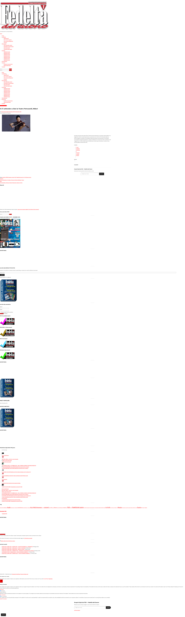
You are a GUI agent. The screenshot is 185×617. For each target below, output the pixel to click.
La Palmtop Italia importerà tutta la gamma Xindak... (11, 483)
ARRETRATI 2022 (7, 88)
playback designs (130, 507)
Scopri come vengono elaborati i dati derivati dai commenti (28, 209)
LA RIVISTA (4, 37)
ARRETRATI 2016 (7, 60)
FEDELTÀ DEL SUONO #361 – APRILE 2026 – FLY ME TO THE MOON (13, 548)
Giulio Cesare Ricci (91, 507)
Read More (50, 578)
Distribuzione (61, 507)
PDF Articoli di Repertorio (8, 41)
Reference (134, 507)
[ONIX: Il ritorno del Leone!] (7, 460)
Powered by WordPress (16, 574)
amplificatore (5, 507)
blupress (10, 177)
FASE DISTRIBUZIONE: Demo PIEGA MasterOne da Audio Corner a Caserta (15, 468)
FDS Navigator (4, 61)
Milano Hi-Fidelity (114, 507)
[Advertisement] (9, 259)
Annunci (3, 62)
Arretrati (3, 50)
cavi (42, 507)
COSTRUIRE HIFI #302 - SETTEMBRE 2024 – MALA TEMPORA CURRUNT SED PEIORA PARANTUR (19, 465)
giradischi (88, 507)
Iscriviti (101, 173)
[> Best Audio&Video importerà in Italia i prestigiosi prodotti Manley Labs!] (3, 474)
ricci (136, 507)
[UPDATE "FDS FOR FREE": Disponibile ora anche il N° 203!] (3, 485)
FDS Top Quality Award (8, 45)
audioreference (25, 507)
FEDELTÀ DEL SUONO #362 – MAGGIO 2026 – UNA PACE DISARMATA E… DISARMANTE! (17, 546)
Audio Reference (20, 507)
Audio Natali (16, 507)
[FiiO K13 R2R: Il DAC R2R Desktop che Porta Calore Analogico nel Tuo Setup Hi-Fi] (3, 470)
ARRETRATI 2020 (7, 54)
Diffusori (55, 507)
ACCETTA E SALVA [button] (3, 598)
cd (43, 507)
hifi (25, 177)
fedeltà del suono (20, 177)
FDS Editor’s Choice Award (8, 46)
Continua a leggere (77, 610)
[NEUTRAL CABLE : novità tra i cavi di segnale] (3, 457)
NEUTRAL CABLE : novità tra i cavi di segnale (10, 459)
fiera (84, 507)
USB (141, 507)
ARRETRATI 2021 (7, 53)
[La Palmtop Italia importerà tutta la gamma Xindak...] (3, 481)
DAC (51, 507)
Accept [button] (44, 578)
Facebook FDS (3, 511)
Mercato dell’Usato (7, 65)
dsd (66, 507)
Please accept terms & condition (7, 312)
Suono (30, 177)
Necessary (3, 590)
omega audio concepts (125, 507)
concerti (13, 177)
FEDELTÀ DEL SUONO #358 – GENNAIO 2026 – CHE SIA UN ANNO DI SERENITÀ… (16, 553)
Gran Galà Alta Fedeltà (98, 507)
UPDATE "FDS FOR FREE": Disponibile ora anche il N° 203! (12, 486)
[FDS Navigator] (3, 478)
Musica (27, 177)
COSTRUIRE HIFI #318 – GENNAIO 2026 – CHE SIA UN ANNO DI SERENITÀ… (15, 552)
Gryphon (102, 507)
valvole (143, 507)
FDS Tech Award (7, 84)
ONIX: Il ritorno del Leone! (6, 461)
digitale (58, 507)
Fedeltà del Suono (3, 105)
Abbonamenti (6, 38)
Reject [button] (47, 578)
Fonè (86, 507)
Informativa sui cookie (28, 538)
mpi (117, 507)
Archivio (5, 42)
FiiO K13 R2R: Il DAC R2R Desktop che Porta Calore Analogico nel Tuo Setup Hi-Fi (16, 495)
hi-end (104, 507)
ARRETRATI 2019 (7, 56)
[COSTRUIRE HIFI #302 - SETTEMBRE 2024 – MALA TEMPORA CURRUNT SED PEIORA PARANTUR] (3, 464)
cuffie (49, 507)
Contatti (3, 66)
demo (53, 507)
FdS (15, 177)
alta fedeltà (1, 507)
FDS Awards (4, 43)
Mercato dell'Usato (5, 455)
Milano (111, 507)
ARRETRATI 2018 (7, 57)
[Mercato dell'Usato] (3, 454)
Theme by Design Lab (24, 574)
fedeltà (71, 507)
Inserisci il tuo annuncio (8, 64)
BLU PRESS (6, 177)
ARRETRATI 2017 (7, 58)
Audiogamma (12, 507)
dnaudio (64, 507)
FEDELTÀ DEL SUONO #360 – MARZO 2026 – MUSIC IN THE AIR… (13, 549)
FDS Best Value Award (8, 49)
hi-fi (24, 177)
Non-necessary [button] (3, 594)
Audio (3, 177)
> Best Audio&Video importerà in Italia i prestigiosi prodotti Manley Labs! (15, 475)
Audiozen (29, 507)
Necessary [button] (2, 589)
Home (3, 35)
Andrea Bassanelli (4, 111)
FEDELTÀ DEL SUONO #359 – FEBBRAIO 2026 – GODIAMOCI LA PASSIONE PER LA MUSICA (18, 550)
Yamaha (146, 507)
